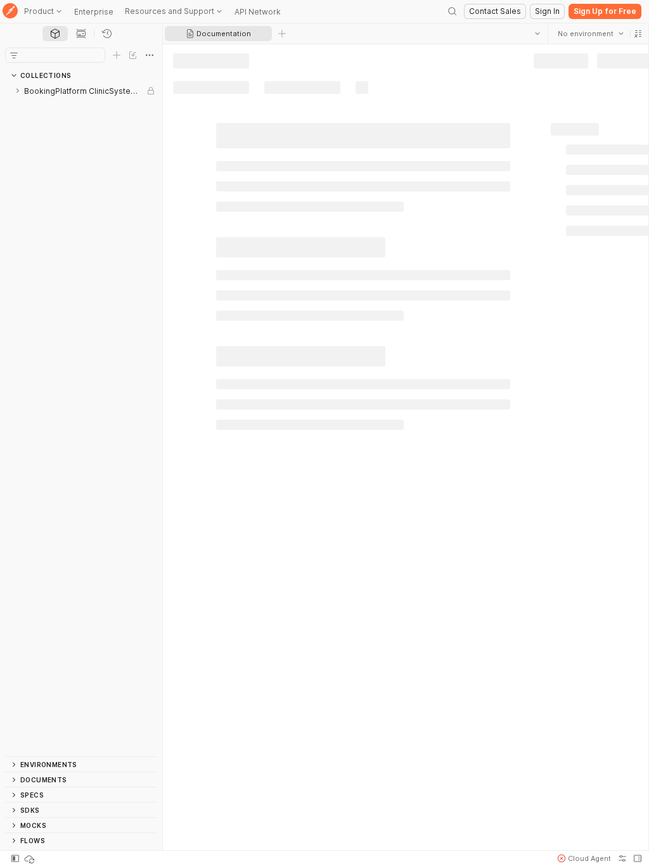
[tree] (81, 419)
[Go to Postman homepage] (10, 11)
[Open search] (452, 11)
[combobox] (590, 34)
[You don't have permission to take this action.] (282, 33)
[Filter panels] (14, 55)
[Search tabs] (536, 33)
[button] (637, 34)
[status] (30, 858)
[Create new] (116, 55)
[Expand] (18, 91)
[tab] (55, 33)
